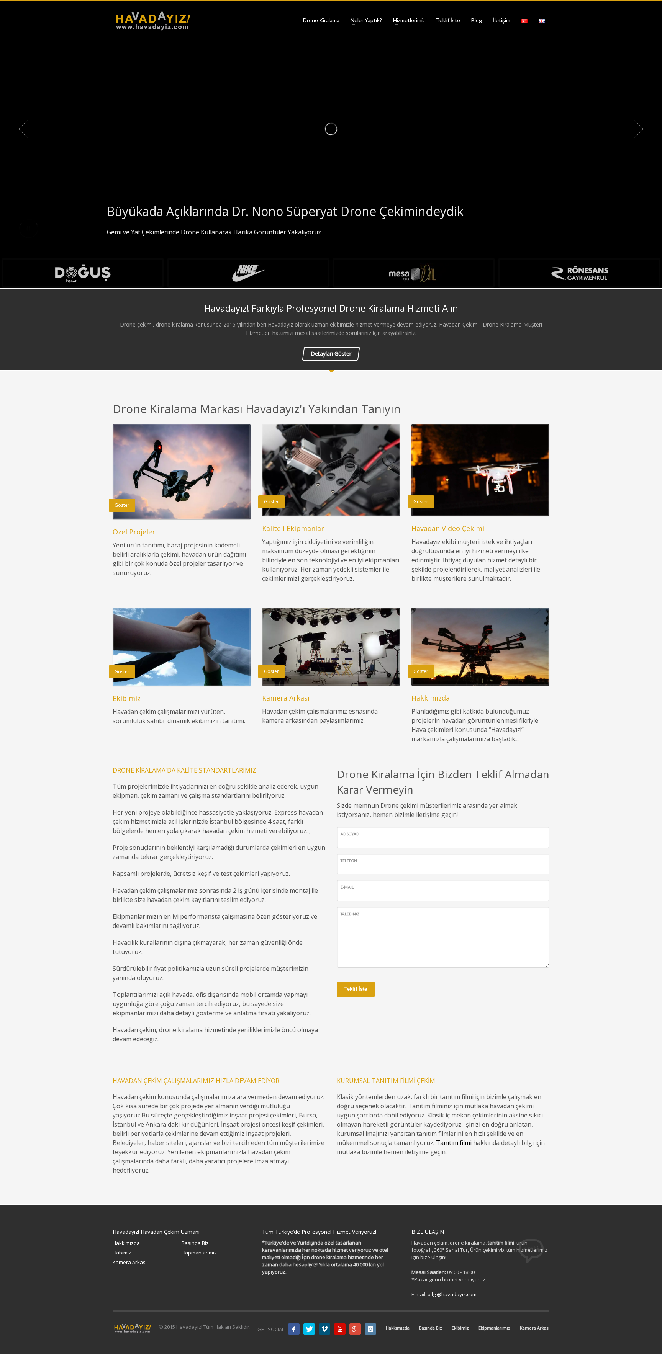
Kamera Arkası (130, 1262)
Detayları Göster (331, 353)
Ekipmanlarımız (199, 1252)
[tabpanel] (331, 129)
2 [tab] (331, 249)
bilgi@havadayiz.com (452, 1294)
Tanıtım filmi (454, 1142)
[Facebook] (294, 1329)
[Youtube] (340, 1329)
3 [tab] (337, 249)
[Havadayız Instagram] (370, 1329)
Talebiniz (350, 913)
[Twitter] (309, 1329)
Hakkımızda (126, 1243)
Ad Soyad (350, 833)
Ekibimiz (122, 1252)
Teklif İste (355, 989)
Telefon (349, 860)
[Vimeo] (324, 1329)
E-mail (347, 887)
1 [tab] (325, 249)
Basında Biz (195, 1243)
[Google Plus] (355, 1329)
